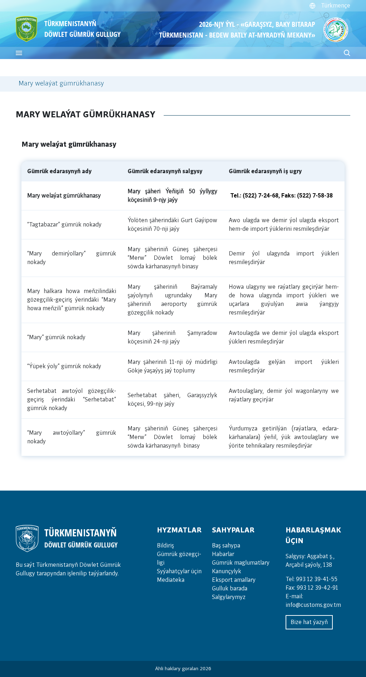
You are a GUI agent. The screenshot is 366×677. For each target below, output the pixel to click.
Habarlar (223, 554)
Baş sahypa (226, 546)
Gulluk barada (229, 588)
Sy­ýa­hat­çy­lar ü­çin (179, 571)
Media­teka (170, 580)
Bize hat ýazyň (309, 622)
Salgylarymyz (229, 597)
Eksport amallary (234, 580)
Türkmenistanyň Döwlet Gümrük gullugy (82, 29)
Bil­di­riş (165, 546)
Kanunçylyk (226, 571)
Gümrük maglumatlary (240, 563)
